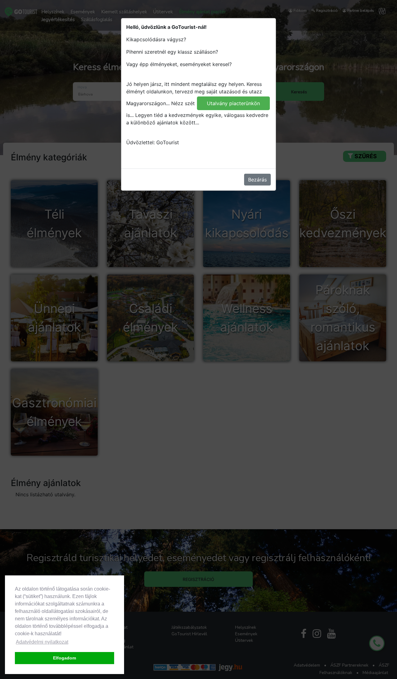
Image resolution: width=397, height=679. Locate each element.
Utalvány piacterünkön (233, 103)
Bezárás (257, 179)
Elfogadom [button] (64, 657)
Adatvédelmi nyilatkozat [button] (42, 642)
